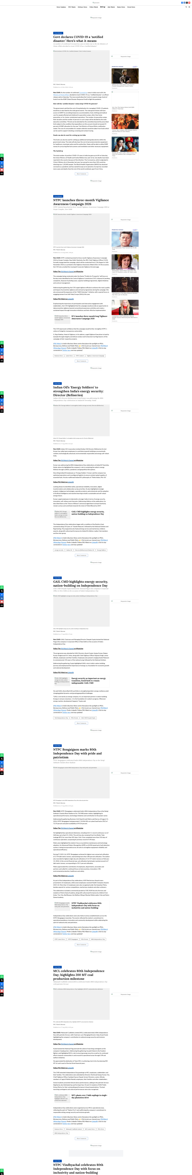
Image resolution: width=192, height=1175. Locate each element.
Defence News (82, 7)
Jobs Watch (111, 7)
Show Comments (81, 174)
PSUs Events (74, 718)
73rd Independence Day (61, 718)
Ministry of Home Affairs (61, 95)
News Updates (61, 7)
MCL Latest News (90, 1129)
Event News (131, 7)
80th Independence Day (98, 939)
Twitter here (66, 350)
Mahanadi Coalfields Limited (74, 1129)
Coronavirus (83, 92)
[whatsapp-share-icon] (2, 156)
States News (121, 7)
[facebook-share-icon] (2, 163)
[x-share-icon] (2, 160)
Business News (59, 355)
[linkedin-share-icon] (2, 167)
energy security (59, 550)
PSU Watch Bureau (59, 84)
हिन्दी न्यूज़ (102, 7)
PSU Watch (71, 7)
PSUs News (101, 1129)
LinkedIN (71, 299)
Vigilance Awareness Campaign (95, 355)
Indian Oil (69, 550)
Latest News (69, 355)
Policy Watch (94, 7)
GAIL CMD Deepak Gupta (88, 718)
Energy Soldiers (101, 550)
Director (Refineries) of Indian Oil (84, 550)
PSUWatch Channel (67, 271)
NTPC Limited (80, 355)
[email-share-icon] (2, 170)
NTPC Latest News (60, 939)
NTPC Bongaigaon (73, 939)
